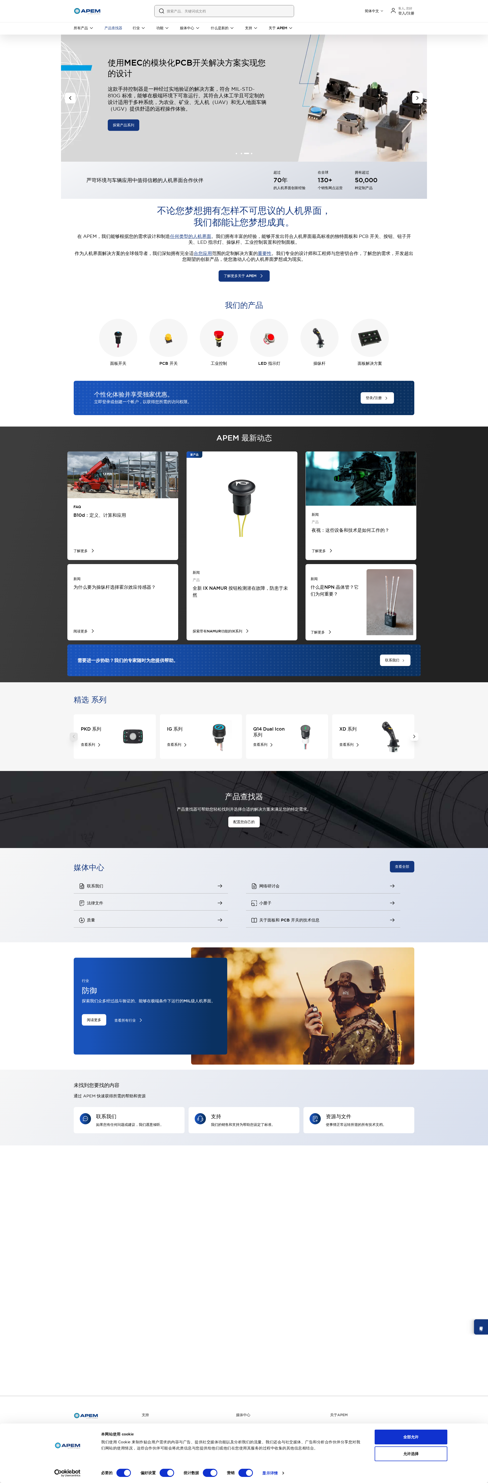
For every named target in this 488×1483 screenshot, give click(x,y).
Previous (74, 737)
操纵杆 (319, 363)
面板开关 (118, 363)
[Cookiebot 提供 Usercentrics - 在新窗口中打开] (67, 1473)
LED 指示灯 (269, 363)
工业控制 (219, 363)
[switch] (167, 1473)
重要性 (264, 253)
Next (414, 737)
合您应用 (203, 253)
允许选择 (411, 1453)
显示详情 (270, 1473)
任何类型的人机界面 (190, 236)
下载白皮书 (122, 116)
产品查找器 (113, 28)
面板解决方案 (370, 363)
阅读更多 (94, 1020)
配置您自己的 (244, 822)
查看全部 (402, 866)
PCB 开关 (168, 363)
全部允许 (411, 1437)
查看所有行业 (125, 1020)
